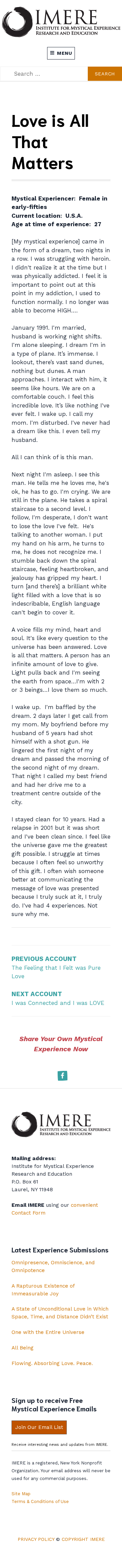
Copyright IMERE (83, 1539)
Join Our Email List (39, 1427)
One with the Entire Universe (48, 1332)
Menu (64, 53)
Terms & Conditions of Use (40, 1501)
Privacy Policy (36, 1539)
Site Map (21, 1493)
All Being (23, 1348)
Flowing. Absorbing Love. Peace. (52, 1363)
